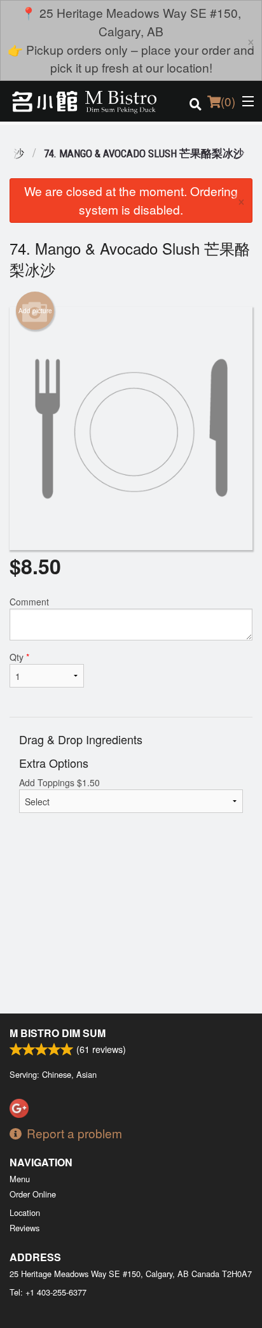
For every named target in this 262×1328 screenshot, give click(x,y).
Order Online (33, 1194)
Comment (29, 601)
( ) (228, 100)
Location (25, 1212)
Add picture (35, 310)
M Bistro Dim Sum (58, 1033)
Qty (19, 657)
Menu (20, 1179)
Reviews (24, 1228)
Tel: (48, 1292)
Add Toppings (59, 782)
